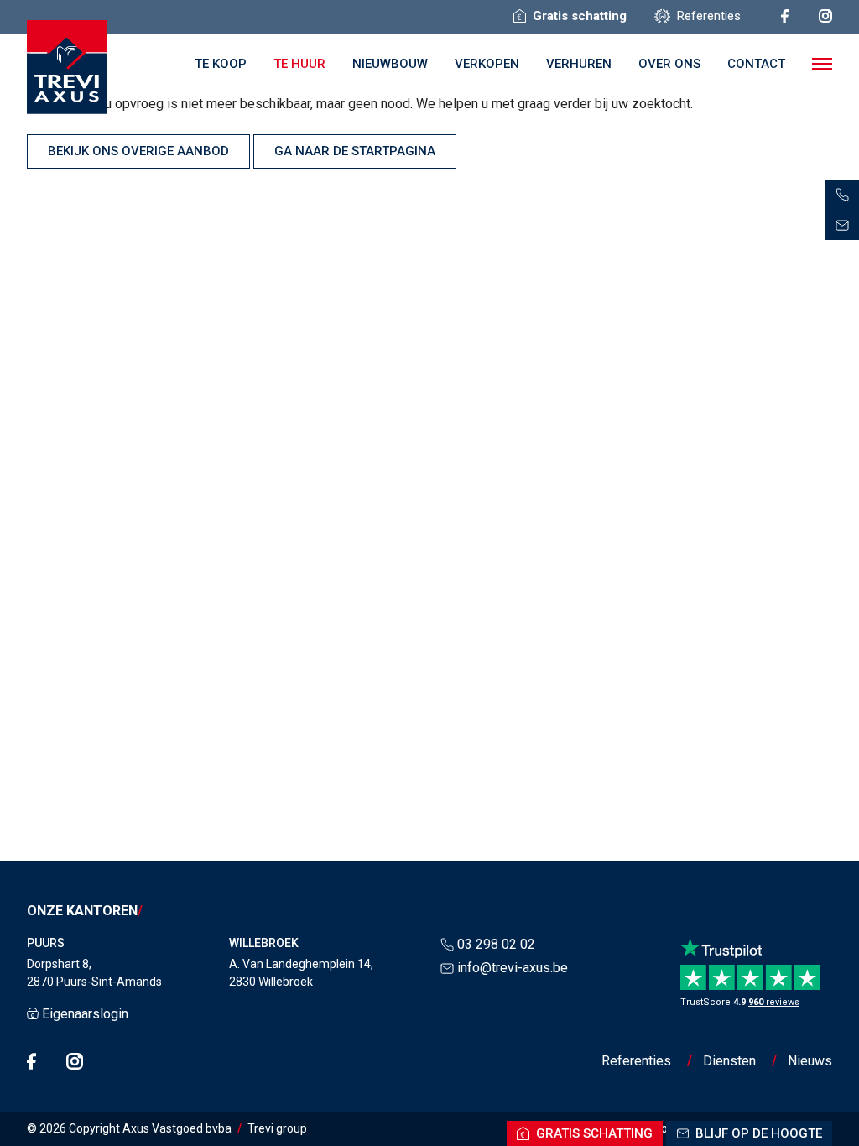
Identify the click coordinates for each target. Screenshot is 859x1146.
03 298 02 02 (496, 944)
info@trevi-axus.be (512, 968)
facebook (785, 16)
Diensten (729, 1061)
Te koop (221, 63)
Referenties (636, 1061)
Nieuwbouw (390, 63)
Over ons (669, 63)
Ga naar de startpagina (354, 151)
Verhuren (579, 63)
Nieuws (810, 1061)
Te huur (299, 63)
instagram (825, 16)
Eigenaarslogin (85, 1014)
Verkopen (487, 63)
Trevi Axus (67, 67)
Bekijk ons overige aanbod (138, 151)
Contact (756, 63)
